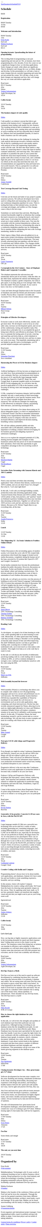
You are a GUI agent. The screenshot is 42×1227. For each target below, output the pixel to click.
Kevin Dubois (6, 808)
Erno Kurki (5, 40)
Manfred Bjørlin (6, 460)
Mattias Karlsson (7, 44)
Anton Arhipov (6, 912)
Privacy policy (26, 1222)
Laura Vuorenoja (7, 261)
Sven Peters (5, 1123)
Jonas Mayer (5, 609)
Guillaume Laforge (7, 863)
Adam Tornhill (6, 182)
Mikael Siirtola (6, 309)
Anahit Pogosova (7, 519)
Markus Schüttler (7, 618)
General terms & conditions (10, 1222)
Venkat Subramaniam (8, 91)
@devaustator (6, 1168)
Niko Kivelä (5, 1008)
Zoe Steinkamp (6, 1061)
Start (2, 4)
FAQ (19, 4)
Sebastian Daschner (8, 356)
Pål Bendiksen (6, 464)
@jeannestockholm (7, 1208)
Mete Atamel (5, 732)
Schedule (14, 4)
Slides (3, 117)
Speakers (7, 4)
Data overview (11, 1224)
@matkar (4, 1188)
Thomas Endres (6, 614)
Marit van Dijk (6, 675)
